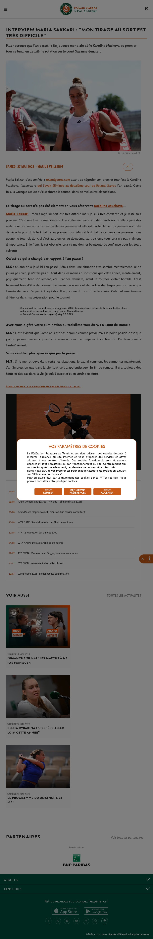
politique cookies (66, 481)
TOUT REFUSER (48, 491)
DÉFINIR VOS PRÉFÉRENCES (78, 491)
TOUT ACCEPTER (107, 491)
